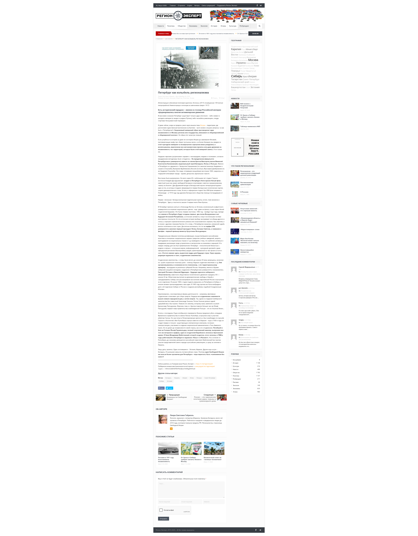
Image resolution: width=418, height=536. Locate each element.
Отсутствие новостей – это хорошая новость (249, 210)
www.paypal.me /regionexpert (205, 366)
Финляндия (254, 84)
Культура (232, 26)
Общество (182, 26)
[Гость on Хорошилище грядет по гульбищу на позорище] (234, 305)
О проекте (181, 5)
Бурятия (241, 65)
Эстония (169, 381)
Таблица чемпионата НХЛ (250, 126)
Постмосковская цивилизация (246, 183)
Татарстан (236, 79)
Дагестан (234, 52)
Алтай (241, 52)
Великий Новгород (238, 57)
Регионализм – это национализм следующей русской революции (250, 173)
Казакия (234, 66)
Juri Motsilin (243, 288)
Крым (240, 73)
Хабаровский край (240, 82)
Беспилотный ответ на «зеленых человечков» (213, 458)
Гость (241, 303)
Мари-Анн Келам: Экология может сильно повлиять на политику (249, 240)
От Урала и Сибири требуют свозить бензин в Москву (225, 33)
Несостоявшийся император (247, 251)
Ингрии (202, 125)
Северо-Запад (248, 68)
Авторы (197, 5)
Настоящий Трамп (247, 323)
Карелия (236, 49)
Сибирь (161, 381)
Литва (192, 378)
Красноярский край (250, 46)
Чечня (248, 71)
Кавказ (252, 82)
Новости (161, 26)
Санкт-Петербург (210, 378)
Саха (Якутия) (252, 63)
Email (222, 98)
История (214, 26)
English (189, 5)
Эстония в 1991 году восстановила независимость (185, 33)
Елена (241, 335)
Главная (173, 5)
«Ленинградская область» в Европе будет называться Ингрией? (250, 220)
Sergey (241, 320)
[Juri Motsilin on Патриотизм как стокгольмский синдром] (234, 290)
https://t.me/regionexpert (204, 364)
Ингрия (185, 378)
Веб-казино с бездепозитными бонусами (246, 106)
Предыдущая (174, 395)
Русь (243, 49)
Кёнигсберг (252, 49)
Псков (242, 71)
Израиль (177, 378)
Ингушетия (251, 57)
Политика (170, 26)
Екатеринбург (236, 68)
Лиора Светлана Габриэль (166, 96)
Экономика (193, 26)
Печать (215, 98)
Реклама (235, 382)
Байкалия (251, 55)
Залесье (245, 84)
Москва (253, 60)
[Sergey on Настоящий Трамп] (234, 322)
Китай (253, 71)
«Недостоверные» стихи (249, 229)
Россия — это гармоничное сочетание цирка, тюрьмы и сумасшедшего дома (205, 399)
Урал (245, 76)
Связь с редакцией (208, 5)
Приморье (242, 55)
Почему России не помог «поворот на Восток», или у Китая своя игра (249, 274)
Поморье (235, 70)
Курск (233, 63)
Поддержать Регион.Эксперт (227, 5)
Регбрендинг (244, 26)
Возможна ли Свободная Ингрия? (177, 398)
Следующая (209, 395)
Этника (223, 26)
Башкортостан (238, 87)
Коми (256, 65)
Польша (199, 378)
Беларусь (168, 378)
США (248, 87)
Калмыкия (249, 66)
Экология (204, 26)
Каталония (243, 60)
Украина (241, 62)
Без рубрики (237, 360)
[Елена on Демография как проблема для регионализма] (234, 337)
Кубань (246, 73)
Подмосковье (236, 46)
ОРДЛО (234, 73)
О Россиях (244, 192)
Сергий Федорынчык (247, 267)
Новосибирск (236, 84)
